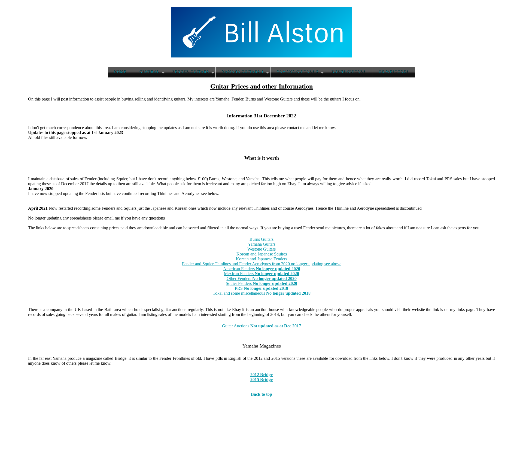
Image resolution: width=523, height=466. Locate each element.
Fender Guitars (190, 72)
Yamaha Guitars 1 (243, 72)
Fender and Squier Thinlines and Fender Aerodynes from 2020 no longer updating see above (261, 263)
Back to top (261, 394)
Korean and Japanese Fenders (261, 259)
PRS (261, 288)
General (149, 72)
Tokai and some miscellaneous (262, 293)
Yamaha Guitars (261, 244)
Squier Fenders (261, 283)
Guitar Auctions (261, 326)
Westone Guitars (261, 249)
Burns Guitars (349, 72)
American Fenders (261, 268)
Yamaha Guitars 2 (298, 72)
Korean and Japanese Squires (261, 254)
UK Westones (394, 72)
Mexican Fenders (261, 273)
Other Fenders (262, 278)
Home (120, 72)
